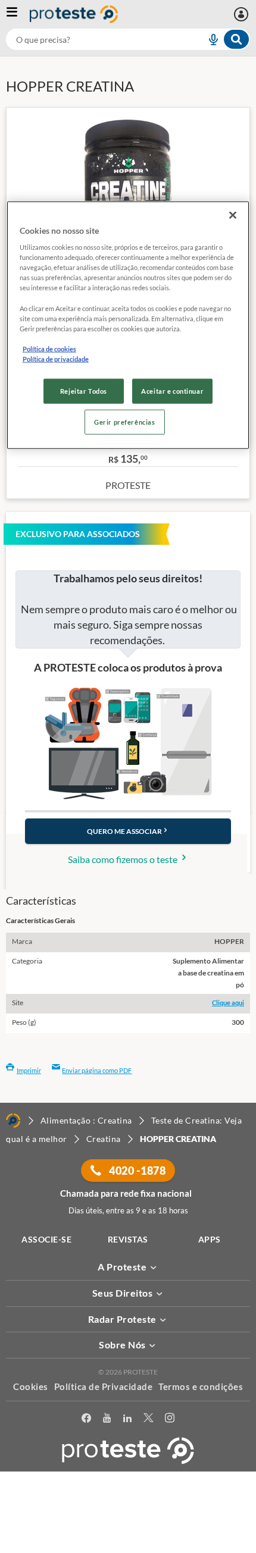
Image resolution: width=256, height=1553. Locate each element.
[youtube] (107, 1420)
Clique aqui (228, 1002)
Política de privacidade (56, 359)
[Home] (13, 1120)
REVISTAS (128, 1239)
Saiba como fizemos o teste (123, 859)
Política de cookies (49, 348)
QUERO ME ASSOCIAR (124, 831)
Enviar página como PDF (97, 1070)
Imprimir (29, 1070)
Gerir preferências (124, 422)
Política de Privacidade (103, 1386)
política (37, 1528)
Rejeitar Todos (83, 391)
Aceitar (128, 1546)
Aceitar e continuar (172, 391)
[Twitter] (148, 1420)
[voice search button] (208, 39)
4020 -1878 (136, 1170)
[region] (128, 324)
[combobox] (128, 39)
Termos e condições (200, 1386)
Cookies (30, 1386)
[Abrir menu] (18, 14)
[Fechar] (233, 215)
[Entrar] (242, 14)
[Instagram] (169, 1420)
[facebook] (86, 1420)
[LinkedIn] (127, 1420)
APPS (209, 1239)
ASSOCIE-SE (46, 1239)
